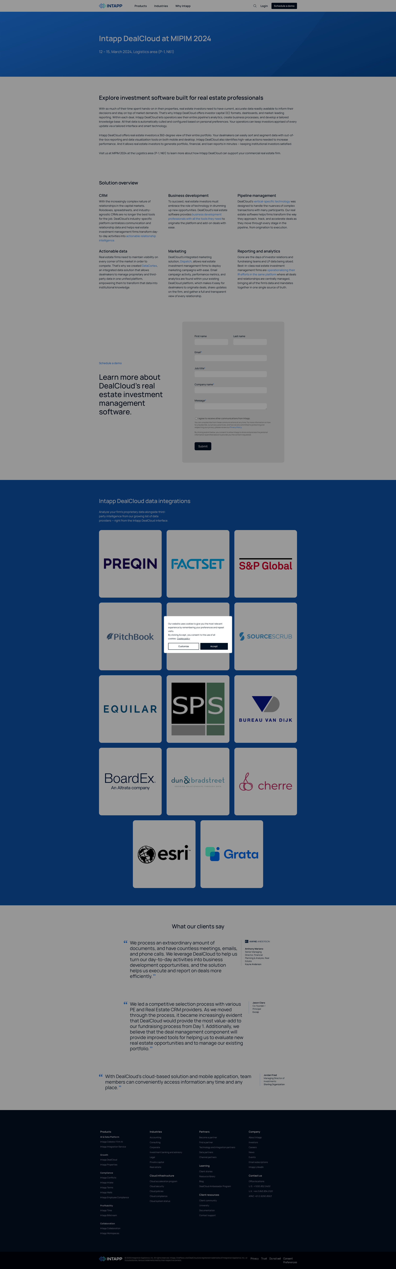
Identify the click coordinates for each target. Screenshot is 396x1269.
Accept (214, 646)
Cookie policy (183, 638)
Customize (183, 646)
